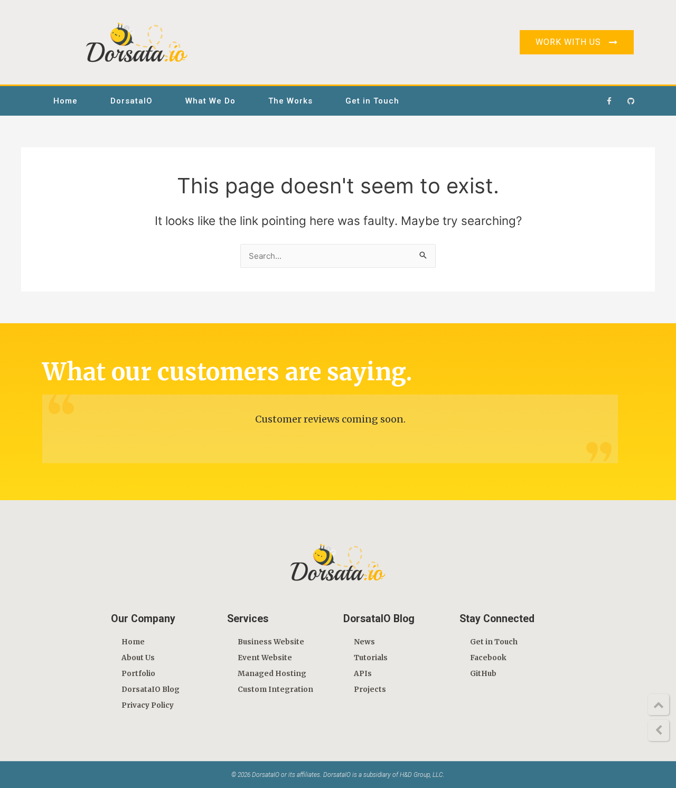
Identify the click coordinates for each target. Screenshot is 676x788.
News (364, 641)
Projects (370, 689)
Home (65, 101)
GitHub (483, 673)
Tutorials (371, 657)
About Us (138, 657)
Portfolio (138, 673)
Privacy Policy (147, 705)
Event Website (265, 657)
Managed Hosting (272, 673)
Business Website (271, 641)
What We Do (210, 101)
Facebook (488, 657)
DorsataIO (131, 101)
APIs (363, 673)
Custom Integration (275, 689)
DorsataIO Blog (150, 689)
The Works (290, 101)
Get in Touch (372, 101)
